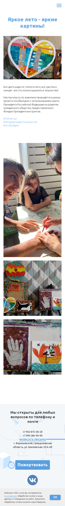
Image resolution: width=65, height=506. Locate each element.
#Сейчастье (10, 118)
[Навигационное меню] (59, 5)
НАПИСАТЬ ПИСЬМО (32, 439)
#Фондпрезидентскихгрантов (20, 122)
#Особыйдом (11, 125)
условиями (11, 496)
